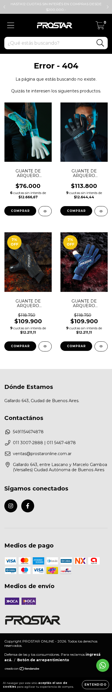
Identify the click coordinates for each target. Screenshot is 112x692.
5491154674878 (28, 431)
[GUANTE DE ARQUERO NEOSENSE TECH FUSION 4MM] (101, 211)
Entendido (95, 685)
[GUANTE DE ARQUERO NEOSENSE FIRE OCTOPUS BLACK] (45, 346)
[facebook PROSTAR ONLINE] (27, 505)
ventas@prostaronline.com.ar (42, 453)
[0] (100, 26)
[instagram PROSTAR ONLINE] (10, 505)
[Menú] (10, 25)
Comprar (20, 211)
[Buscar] (100, 43)
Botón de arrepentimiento (43, 660)
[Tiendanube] (22, 669)
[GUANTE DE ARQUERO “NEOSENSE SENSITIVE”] (45, 211)
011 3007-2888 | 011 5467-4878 (44, 442)
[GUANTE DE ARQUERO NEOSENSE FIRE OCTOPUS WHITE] (101, 346)
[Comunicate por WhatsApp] (102, 665)
